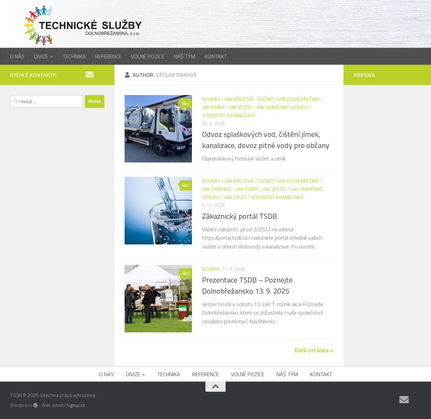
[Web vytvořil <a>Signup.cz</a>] (35, 405)
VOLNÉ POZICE (147, 56)
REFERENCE (108, 56)
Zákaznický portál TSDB (239, 216)
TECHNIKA (74, 56)
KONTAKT (216, 56)
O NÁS (17, 56)
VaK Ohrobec (217, 188)
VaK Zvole (235, 197)
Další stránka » (314, 350)
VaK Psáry (213, 107)
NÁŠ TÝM (184, 56)
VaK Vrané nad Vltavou (282, 107)
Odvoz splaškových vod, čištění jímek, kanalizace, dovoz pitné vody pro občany (265, 139)
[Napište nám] (90, 74)
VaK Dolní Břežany (299, 98)
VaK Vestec (241, 107)
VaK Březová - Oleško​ (249, 98)
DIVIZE (41, 56)
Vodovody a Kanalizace (228, 115)
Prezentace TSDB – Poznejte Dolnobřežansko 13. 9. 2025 (247, 285)
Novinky (211, 98)
